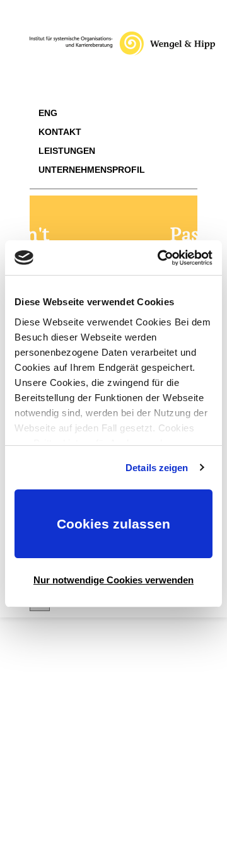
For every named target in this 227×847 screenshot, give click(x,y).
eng (47, 113)
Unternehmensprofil (91, 170)
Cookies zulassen (113, 524)
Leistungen (66, 151)
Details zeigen (156, 467)
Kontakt (59, 132)
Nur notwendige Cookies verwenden (113, 580)
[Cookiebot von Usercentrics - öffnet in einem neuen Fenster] (160, 258)
